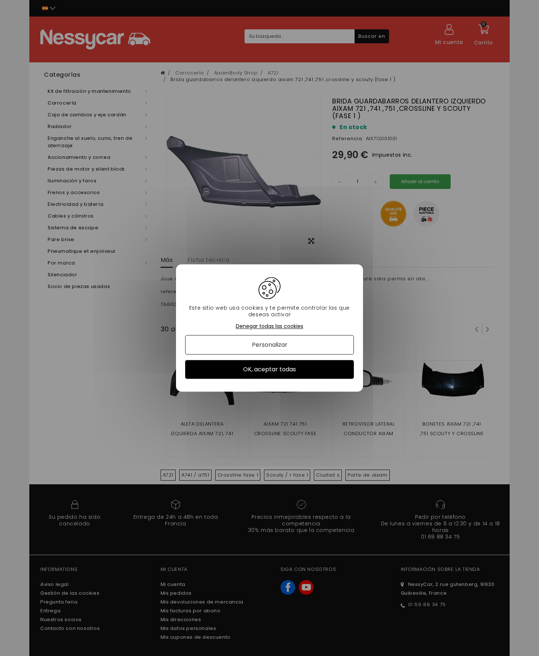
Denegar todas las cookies (269, 326)
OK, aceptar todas (269, 369)
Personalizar (269, 344)
